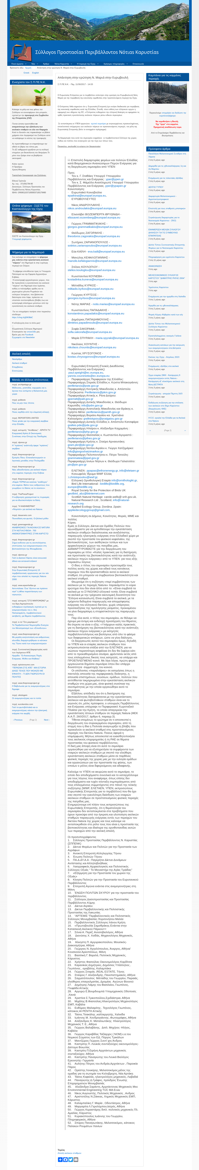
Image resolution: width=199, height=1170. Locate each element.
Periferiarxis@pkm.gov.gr (100, 392)
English (35, 73)
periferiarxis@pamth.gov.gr (103, 412)
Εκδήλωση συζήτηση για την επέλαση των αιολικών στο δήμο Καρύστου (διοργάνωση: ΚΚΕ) (165, 405)
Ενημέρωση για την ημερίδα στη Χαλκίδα (167, 296)
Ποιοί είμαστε (17, 64)
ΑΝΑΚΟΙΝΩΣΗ (155, 266)
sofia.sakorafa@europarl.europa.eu (90, 332)
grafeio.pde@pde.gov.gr (83, 425)
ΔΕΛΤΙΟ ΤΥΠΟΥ (155, 187)
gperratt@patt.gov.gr (80, 398)
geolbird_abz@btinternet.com (86, 493)
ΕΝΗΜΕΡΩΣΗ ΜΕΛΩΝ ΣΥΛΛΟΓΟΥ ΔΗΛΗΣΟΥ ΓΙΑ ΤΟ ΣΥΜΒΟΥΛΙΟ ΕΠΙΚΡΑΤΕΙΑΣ (164, 232)
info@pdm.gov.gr (92, 405)
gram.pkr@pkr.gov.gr (81, 444)
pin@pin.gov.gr (77, 464)
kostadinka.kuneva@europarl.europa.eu (93, 279)
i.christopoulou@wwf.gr (82, 477)
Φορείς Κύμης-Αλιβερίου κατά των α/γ (165, 314)
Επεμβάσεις (17, 367)
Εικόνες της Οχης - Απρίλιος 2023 (163, 357)
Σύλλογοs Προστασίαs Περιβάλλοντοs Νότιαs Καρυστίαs (97, 52)
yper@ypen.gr (115, 179)
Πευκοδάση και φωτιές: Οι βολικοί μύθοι (30, 518)
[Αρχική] (22, 52)
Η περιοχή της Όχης (86, 64)
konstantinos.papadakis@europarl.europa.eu (96, 313)
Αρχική (28, 68)
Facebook (29, 335)
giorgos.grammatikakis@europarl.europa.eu (95, 226)
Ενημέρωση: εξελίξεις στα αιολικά (163, 366)
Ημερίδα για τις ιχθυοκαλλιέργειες (163, 305)
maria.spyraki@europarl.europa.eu (117, 338)
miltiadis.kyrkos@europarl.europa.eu (90, 288)
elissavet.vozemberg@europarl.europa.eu (94, 217)
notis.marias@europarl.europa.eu (114, 304)
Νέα (33, 64)
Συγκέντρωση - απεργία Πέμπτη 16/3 (165, 393)
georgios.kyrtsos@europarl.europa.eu (91, 298)
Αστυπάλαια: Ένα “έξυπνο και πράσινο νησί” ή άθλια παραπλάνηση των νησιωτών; (29, 591)
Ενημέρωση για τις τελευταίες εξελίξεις (165, 178)
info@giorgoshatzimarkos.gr (85, 451)
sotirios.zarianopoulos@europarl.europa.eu (95, 245)
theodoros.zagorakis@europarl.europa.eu (94, 236)
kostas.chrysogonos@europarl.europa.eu (94, 356)
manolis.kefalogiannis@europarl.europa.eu (94, 260)
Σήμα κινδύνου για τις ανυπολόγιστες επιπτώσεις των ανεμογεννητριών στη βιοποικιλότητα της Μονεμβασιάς (29, 545)
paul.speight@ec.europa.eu (85, 372)
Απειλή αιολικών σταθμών (69, 1153)
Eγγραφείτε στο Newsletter (23, 337)
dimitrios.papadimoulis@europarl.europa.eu (95, 322)
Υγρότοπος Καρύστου (158, 287)
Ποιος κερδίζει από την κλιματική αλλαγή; (30, 412)
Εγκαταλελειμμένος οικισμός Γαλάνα (164, 336)
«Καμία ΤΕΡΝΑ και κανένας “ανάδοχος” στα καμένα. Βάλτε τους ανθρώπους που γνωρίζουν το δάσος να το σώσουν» (31, 485)
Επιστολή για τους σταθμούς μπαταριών (166, 208)
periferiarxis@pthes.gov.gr (84, 438)
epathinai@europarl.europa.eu (87, 195)
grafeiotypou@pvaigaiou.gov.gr (103, 418)
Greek (26, 73)
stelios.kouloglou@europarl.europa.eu (91, 270)
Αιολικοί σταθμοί (19, 363)
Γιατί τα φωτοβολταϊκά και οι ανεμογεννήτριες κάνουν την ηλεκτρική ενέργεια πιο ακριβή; (29, 710)
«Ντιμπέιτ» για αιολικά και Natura (27, 509)
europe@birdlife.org (80, 486)
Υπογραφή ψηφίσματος (22, 239)
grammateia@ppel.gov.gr (83, 458)
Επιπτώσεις (17, 371)
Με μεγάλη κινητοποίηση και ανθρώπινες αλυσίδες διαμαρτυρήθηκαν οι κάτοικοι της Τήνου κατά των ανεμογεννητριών (30, 640)
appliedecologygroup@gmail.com (89, 510)
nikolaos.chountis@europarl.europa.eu (92, 347)
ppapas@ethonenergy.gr (102, 470)
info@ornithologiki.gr (124, 480)
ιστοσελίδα (31, 332)
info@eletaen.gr (129, 470)
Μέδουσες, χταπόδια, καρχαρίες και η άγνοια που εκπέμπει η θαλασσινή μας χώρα (29, 391)
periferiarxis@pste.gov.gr (83, 385)
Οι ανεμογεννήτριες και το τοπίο (26, 698)
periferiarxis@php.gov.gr (83, 431)
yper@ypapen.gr (115, 185)
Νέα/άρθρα (17, 359)
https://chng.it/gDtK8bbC (22, 317)
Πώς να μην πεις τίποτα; (23, 403)
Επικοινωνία (138, 64)
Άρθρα (46, 64)
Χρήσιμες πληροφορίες (114, 64)
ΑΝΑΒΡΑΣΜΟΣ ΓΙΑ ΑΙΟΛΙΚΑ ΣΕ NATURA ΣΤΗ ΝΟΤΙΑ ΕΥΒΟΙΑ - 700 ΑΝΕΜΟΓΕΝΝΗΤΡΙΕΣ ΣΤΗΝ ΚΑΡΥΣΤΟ (31, 530)
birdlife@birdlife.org (112, 483)
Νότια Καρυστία (62, 64)
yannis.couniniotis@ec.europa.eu (89, 375)
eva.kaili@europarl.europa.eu (106, 251)
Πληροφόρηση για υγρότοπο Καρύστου (166, 257)
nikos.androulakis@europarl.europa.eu (92, 208)
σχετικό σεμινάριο (98, 124)
